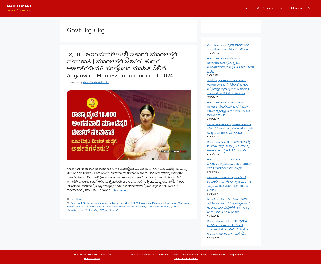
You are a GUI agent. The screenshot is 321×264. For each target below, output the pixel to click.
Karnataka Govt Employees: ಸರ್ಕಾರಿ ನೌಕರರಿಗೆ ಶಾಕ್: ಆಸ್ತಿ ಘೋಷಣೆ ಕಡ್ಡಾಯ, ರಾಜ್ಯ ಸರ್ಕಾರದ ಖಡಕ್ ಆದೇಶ (230, 129)
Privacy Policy (217, 255)
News (248, 8)
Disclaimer (163, 255)
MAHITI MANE (19, 6)
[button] (309, 8)
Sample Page (236, 255)
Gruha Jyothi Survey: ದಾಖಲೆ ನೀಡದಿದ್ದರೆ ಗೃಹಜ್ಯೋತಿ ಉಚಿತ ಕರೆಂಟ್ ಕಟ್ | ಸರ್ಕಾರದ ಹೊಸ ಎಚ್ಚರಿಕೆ (229, 164)
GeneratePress (92, 259)
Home (175, 255)
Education (296, 8)
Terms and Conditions (186, 259)
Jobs (282, 8)
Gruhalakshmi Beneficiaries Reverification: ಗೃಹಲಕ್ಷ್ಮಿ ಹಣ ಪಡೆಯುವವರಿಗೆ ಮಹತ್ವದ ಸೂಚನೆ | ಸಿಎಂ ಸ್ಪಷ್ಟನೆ (230, 65)
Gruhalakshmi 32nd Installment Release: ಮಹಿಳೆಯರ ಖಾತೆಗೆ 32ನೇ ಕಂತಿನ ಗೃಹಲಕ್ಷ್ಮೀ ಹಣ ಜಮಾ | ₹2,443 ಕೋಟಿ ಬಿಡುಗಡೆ (228, 109)
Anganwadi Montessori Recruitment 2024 (116, 203)
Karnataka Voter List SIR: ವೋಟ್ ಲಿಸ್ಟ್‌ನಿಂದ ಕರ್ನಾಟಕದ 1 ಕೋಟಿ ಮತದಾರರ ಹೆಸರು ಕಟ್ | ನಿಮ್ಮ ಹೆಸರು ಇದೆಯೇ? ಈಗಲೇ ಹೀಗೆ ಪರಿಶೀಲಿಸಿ (228, 228)
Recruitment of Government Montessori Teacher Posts (117, 207)
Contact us (148, 255)
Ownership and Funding (194, 255)
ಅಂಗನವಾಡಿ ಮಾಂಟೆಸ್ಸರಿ (158, 207)
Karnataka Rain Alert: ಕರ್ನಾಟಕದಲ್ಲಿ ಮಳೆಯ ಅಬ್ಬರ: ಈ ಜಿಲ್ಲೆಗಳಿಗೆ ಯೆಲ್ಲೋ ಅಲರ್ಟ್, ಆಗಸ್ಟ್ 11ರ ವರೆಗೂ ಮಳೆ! (228, 146)
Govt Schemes (265, 8)
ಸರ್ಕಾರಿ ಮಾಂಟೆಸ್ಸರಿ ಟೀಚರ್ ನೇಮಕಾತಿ (98, 210)
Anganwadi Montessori (82, 203)
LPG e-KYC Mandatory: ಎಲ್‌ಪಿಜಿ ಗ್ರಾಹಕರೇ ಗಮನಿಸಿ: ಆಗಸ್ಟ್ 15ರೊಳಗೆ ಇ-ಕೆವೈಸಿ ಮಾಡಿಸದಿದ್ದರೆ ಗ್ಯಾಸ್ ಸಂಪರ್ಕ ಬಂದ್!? (230, 184)
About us (134, 255)
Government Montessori (151, 203)
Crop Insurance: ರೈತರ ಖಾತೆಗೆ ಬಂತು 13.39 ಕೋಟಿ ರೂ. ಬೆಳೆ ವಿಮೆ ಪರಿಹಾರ (229, 47)
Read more (120, 190)
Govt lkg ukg (82, 207)
